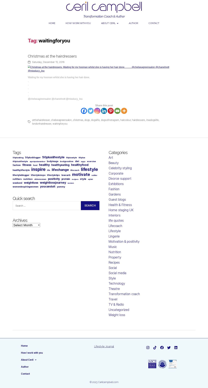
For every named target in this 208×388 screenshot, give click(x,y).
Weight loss (117, 315)
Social (113, 268)
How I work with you (78, 23)
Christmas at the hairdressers (52, 56)
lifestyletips (53, 175)
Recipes (114, 262)
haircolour (125, 119)
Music (113, 247)
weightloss (31, 182)
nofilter (94, 175)
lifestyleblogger (21, 175)
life (48, 170)
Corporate (116, 173)
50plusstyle (71, 157)
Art (111, 157)
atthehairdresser (41, 119)
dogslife (95, 119)
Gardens (115, 194)
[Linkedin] (104, 111)
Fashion (114, 189)
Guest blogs (117, 199)
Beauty (113, 163)
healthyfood (79, 165)
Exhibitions (116, 184)
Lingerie (114, 236)
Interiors (114, 215)
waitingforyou (60, 123)
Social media (117, 273)
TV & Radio (116, 304)
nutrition (28, 179)
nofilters (17, 179)
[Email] (117, 111)
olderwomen (40, 179)
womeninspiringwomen (25, 186)
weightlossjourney (53, 182)
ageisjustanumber (37, 161)
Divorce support (120, 178)
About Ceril (108, 23)
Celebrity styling (120, 168)
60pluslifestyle (20, 161)
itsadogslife (152, 119)
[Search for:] (45, 206)
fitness (26, 164)
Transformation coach (124, 294)
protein (66, 178)
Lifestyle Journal (104, 346)
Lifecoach (115, 226)
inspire (38, 169)
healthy (44, 165)
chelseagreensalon (61, 119)
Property (115, 257)
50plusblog (18, 157)
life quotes (116, 220)
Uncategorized (119, 310)
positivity (54, 178)
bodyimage (52, 161)
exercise (91, 161)
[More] (124, 111)
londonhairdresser (41, 123)
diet (77, 161)
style (83, 178)
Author (133, 23)
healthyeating (60, 164)
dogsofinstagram (110, 119)
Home (52, 23)
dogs (87, 119)
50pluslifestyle (53, 157)
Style (112, 278)
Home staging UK (121, 210)
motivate (81, 174)
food (35, 165)
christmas (78, 119)
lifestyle (89, 169)
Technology (117, 283)
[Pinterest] (111, 111)
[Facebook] (84, 111)
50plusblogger (33, 157)
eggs (83, 161)
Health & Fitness (120, 205)
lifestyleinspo (38, 175)
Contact (153, 23)
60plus (82, 157)
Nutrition (115, 252)
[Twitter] (91, 111)
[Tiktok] (155, 348)
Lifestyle (115, 231)
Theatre (114, 289)
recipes (75, 179)
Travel (113, 299)
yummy (61, 186)
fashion (17, 165)
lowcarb (66, 175)
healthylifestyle (21, 170)
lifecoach (74, 170)
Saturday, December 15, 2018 (48, 62)
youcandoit (47, 186)
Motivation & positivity (124, 241)
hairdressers (138, 119)
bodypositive (66, 161)
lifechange (60, 170)
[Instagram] (97, 111)
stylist (90, 179)
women (71, 183)
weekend (17, 183)
